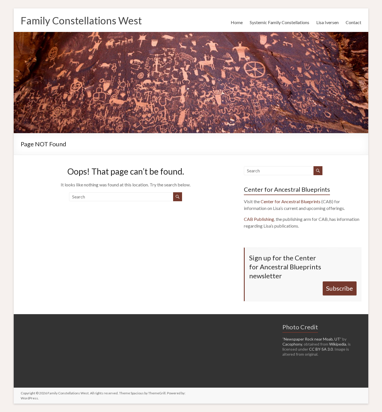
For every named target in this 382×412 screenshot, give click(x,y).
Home (237, 22)
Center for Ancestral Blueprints (290, 201)
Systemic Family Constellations (279, 22)
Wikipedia (337, 344)
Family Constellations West (81, 20)
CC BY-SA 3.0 (321, 349)
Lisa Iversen (327, 22)
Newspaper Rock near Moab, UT (312, 339)
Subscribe (339, 288)
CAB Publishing (259, 219)
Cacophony (292, 344)
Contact (353, 22)
